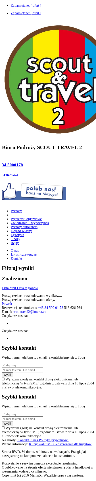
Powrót (7, 304)
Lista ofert (9, 288)
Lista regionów (27, 288)
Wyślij (7, 374)
